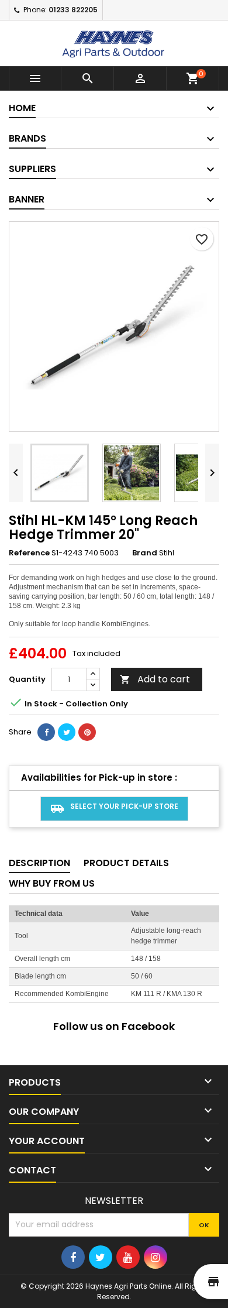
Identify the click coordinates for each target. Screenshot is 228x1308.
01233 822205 (73, 10)
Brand (144, 553)
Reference (29, 553)
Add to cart (155, 679)
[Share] (46, 732)
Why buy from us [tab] (52, 883)
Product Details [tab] (126, 863)
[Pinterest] (87, 732)
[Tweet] (66, 732)
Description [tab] (39, 863)
